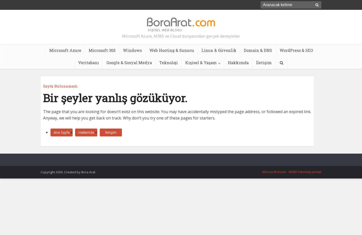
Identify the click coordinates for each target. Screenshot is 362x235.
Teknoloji (168, 62)
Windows (132, 50)
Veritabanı (88, 62)
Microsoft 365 (102, 50)
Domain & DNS (258, 50)
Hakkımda (238, 62)
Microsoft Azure (65, 50)
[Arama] (281, 63)
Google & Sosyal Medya (129, 62)
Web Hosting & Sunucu (171, 50)
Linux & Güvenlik (218, 50)
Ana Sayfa (62, 132)
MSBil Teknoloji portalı (305, 172)
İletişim (264, 62)
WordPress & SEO (296, 50)
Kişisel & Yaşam (201, 62)
